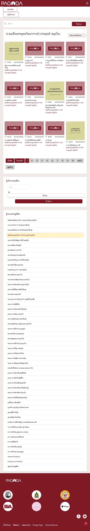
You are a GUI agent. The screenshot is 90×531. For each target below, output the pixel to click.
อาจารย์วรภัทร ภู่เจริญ (15, 447)
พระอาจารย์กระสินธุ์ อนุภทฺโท (17, 383)
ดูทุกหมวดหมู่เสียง (13, 466)
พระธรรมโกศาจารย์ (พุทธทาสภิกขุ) (18, 225)
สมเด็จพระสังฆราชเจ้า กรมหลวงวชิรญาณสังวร (22, 220)
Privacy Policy (38, 525)
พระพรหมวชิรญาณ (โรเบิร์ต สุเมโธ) (18, 260)
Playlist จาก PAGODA (15, 461)
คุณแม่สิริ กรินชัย (13, 412)
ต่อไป (80, 160)
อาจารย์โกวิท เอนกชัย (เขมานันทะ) (18, 427)
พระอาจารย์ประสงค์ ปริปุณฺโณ (17, 309)
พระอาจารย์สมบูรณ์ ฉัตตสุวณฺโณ (18, 363)
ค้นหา (80, 24)
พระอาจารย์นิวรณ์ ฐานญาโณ (17, 343)
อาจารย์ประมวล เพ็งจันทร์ (16, 437)
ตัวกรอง (12, 14)
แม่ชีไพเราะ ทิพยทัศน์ (14, 402)
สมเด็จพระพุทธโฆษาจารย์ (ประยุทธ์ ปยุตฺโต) (21, 235)
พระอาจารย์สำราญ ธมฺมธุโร (16, 329)
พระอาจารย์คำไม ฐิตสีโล (15, 378)
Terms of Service (51, 525)
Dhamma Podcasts (14, 457)
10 (73, 160)
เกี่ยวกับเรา (7, 525)
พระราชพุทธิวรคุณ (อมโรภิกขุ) (17, 319)
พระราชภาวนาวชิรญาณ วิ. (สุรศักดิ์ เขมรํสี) (21, 299)
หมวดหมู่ (10, 9)
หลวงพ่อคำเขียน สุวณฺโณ (15, 265)
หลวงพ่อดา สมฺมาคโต (14, 294)
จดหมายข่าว (26, 525)
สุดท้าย (10, 167)
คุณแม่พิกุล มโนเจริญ (14, 417)
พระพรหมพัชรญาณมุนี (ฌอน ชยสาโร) (19, 324)
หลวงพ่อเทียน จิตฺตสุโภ (14, 245)
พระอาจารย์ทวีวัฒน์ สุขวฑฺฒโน (17, 397)
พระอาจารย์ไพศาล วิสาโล (16, 353)
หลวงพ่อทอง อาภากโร (14, 250)
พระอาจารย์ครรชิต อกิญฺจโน (17, 393)
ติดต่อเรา (16, 525)
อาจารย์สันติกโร (13, 442)
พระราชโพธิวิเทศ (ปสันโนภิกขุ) (17, 289)
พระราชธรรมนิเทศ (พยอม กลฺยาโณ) (19, 280)
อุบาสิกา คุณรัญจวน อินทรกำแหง (18, 407)
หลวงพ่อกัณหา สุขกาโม (15, 275)
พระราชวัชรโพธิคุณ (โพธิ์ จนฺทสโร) (18, 240)
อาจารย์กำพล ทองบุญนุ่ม (15, 452)
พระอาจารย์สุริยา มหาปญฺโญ (17, 358)
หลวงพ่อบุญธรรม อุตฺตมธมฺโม (16, 255)
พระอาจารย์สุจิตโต (14, 304)
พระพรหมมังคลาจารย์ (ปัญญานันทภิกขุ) (20, 230)
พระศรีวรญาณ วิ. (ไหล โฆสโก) (17, 270)
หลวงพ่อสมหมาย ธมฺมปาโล (16, 339)
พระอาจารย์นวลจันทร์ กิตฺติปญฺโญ (18, 388)
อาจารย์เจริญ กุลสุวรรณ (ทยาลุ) (18, 432)
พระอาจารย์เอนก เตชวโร (15, 314)
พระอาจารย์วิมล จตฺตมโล (15, 348)
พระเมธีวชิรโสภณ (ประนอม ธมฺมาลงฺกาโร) (20, 368)
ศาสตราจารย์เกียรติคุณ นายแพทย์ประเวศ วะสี (22, 422)
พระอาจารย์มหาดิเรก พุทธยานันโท (18, 284)
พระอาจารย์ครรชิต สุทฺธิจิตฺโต (17, 373)
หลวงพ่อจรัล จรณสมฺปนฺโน (16, 334)
